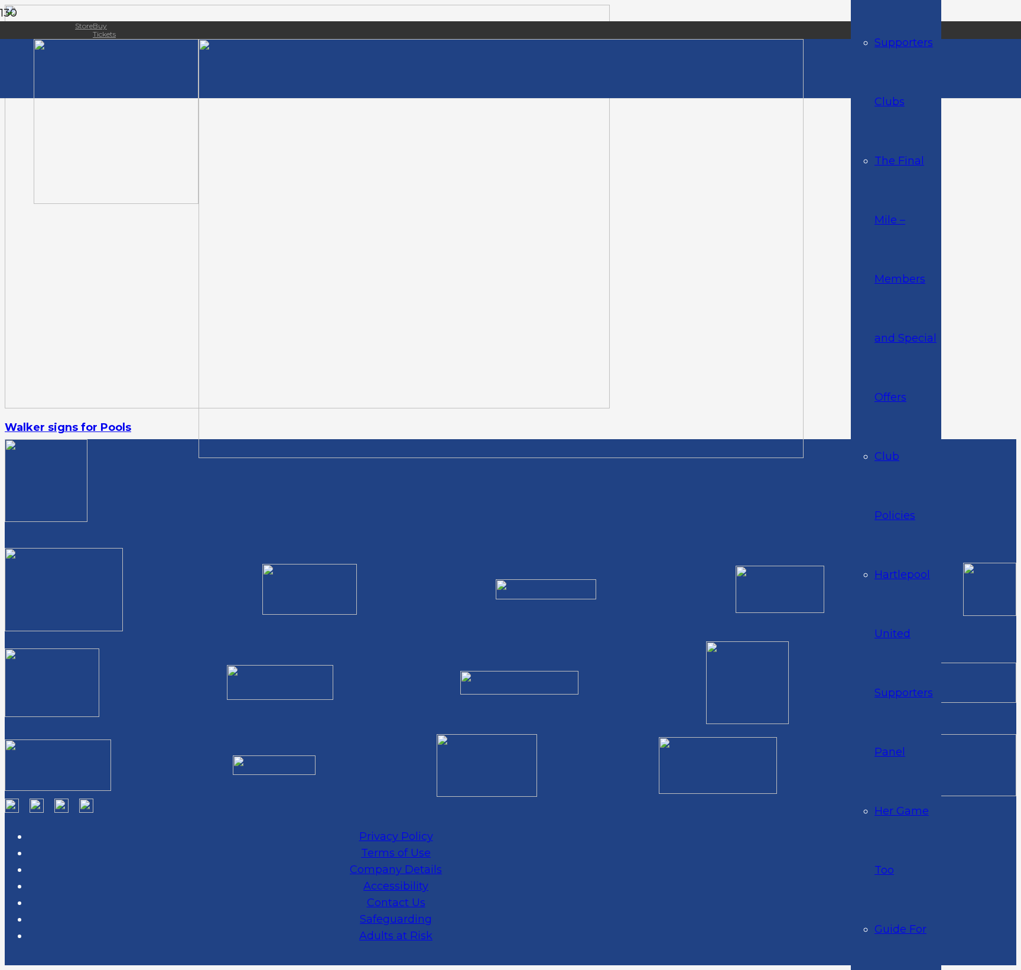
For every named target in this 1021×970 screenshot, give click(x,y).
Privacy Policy (396, 836)
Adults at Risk (396, 935)
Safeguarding (396, 919)
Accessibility (395, 886)
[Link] (116, 200)
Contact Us (396, 902)
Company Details (396, 869)
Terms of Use (396, 852)
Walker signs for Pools (68, 427)
